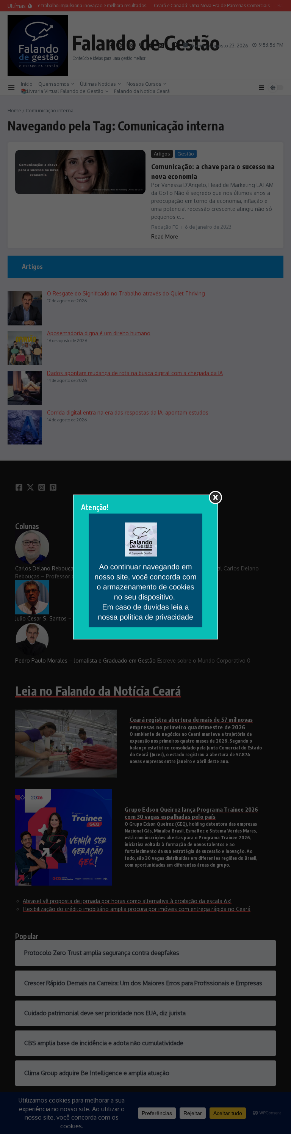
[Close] (215, 497)
